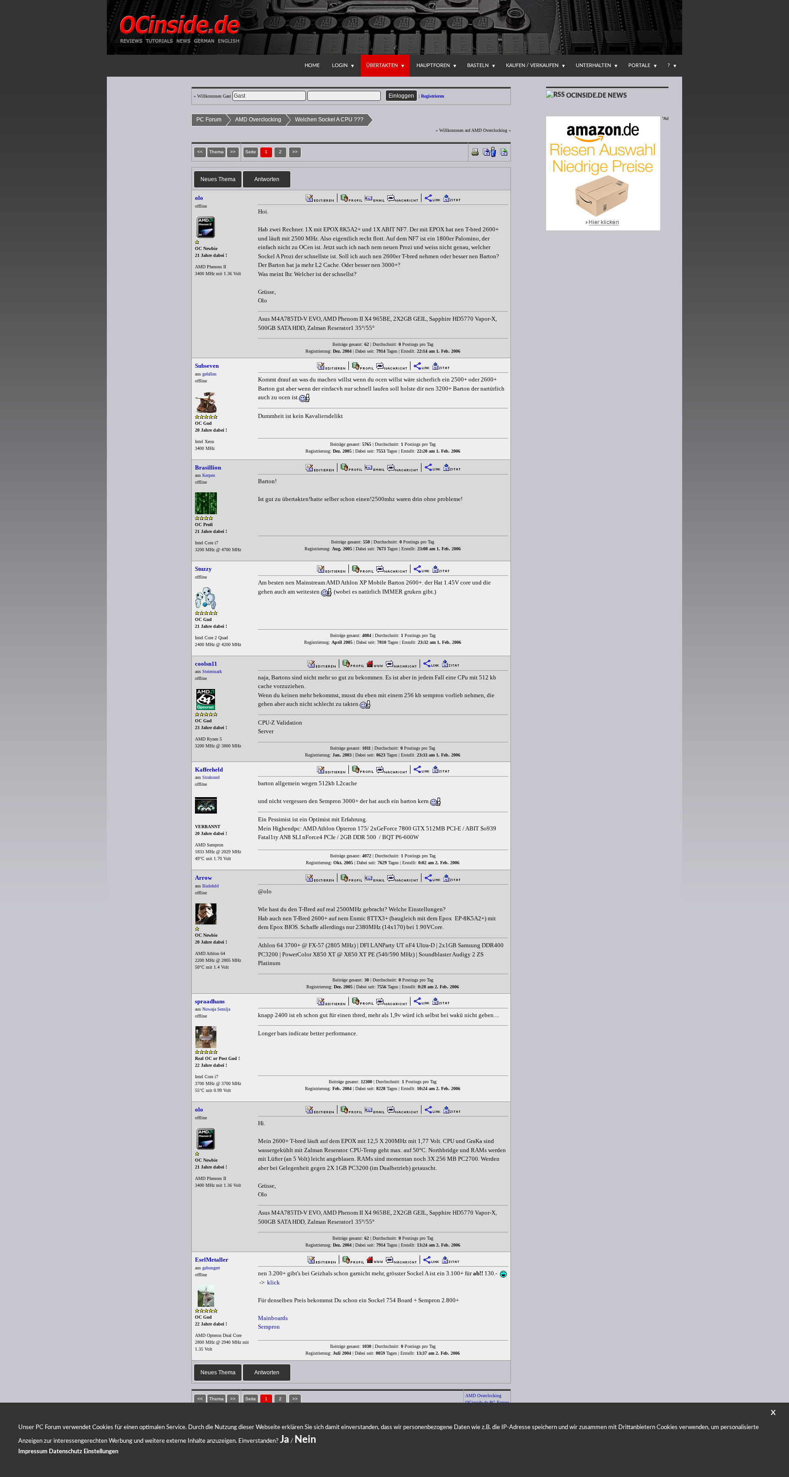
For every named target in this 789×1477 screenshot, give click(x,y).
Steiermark (212, 671)
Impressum (32, 1452)
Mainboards (273, 1318)
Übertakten (382, 65)
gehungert (211, 1267)
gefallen (209, 373)
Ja (284, 1440)
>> (295, 151)
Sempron (269, 1326)
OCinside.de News (596, 96)
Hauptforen (433, 65)
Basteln (478, 65)
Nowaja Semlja (216, 1009)
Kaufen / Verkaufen (532, 65)
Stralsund (211, 777)
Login (339, 65)
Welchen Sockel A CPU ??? (329, 119)
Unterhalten (593, 65)
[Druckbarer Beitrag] (475, 151)
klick (273, 1282)
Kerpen (208, 475)
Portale (639, 65)
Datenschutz (65, 1452)
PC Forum (208, 119)
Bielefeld (210, 885)
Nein (305, 1440)
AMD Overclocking (258, 119)
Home (312, 65)
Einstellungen (101, 1452)
